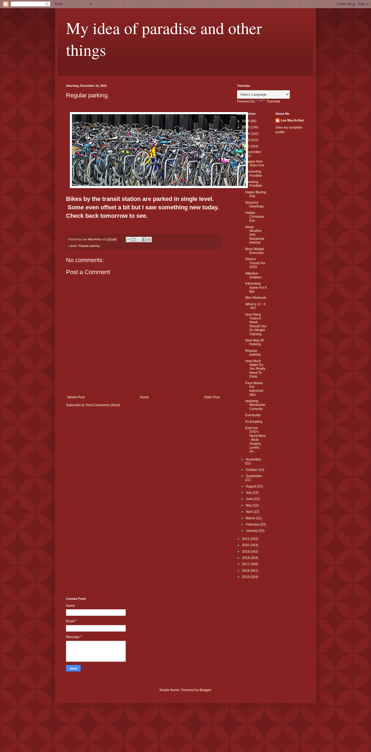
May (249, 505)
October (252, 470)
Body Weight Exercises (254, 251)
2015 (246, 577)
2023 (246, 140)
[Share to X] (139, 239)
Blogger (205, 690)
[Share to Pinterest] (149, 239)
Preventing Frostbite (253, 173)
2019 (246, 552)
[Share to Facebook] (144, 239)
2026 (246, 121)
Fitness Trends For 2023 (255, 263)
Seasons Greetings (254, 204)
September (254, 476)
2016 (246, 571)
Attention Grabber (253, 275)
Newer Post (75, 397)
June (250, 499)
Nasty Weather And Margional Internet (254, 235)
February (253, 524)
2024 (246, 134)
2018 (246, 558)
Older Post (211, 397)
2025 (246, 127)
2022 (246, 146)
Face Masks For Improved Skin (254, 389)
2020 (246, 545)
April (249, 512)
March (251, 518)
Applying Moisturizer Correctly (255, 405)
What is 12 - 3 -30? (255, 306)
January (252, 531)
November (253, 459)
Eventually (253, 415)
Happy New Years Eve (254, 163)
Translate (273, 101)
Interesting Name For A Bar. (255, 287)
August (251, 486)
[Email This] (128, 239)
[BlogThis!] (133, 239)
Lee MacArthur (292, 120)
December (253, 152)
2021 (246, 539)
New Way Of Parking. (254, 342)
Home (144, 397)
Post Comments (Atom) (103, 405)
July (249, 493)
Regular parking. (89, 245)
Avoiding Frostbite (253, 184)
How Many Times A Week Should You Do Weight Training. (255, 324)
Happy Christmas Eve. (254, 216)
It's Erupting (253, 422)
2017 (246, 564)
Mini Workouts (255, 298)
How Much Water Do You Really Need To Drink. (255, 369)
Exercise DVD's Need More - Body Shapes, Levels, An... (255, 439)
